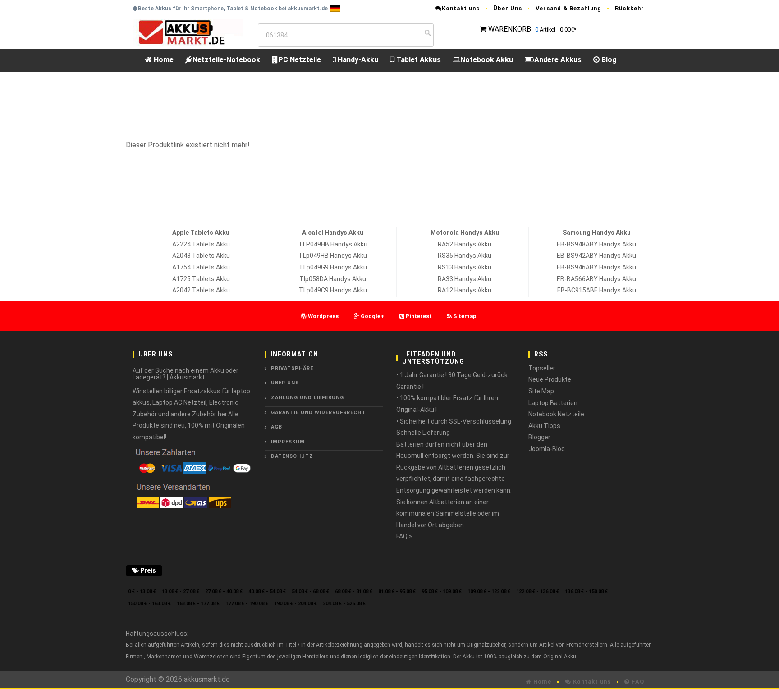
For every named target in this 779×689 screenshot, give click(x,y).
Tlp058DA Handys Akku (332, 279)
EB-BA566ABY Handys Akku (596, 279)
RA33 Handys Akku (464, 279)
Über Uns (507, 8)
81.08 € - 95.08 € (397, 591)
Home (163, 59)
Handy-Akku (357, 59)
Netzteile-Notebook (226, 59)
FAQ (637, 681)
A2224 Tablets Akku (201, 244)
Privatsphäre (292, 368)
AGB (276, 427)
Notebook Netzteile (556, 414)
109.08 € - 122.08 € (488, 591)
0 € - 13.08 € (142, 591)
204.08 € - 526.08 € (344, 604)
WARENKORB (509, 29)
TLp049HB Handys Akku (332, 255)
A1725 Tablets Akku (201, 279)
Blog (608, 59)
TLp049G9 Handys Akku (333, 267)
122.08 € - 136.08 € (537, 591)
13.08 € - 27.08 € (180, 591)
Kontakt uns (461, 8)
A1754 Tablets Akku (201, 267)
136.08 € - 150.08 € (586, 591)
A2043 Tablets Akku (201, 255)
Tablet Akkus (417, 59)
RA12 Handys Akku (464, 290)
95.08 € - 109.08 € (442, 591)
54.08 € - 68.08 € (310, 591)
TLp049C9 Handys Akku (333, 290)
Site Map (541, 391)
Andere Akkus (558, 59)
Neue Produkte (549, 379)
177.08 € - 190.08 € (246, 604)
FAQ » (404, 536)
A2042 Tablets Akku (201, 290)
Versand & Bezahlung (568, 8)
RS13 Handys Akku (464, 267)
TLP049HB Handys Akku (332, 244)
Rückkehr (629, 8)
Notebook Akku (486, 59)
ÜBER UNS (285, 383)
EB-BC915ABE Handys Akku (596, 290)
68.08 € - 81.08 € (353, 591)
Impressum (288, 442)
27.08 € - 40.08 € (224, 591)
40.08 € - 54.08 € (267, 591)
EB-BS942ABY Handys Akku (596, 255)
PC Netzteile (299, 59)
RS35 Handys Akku (464, 255)
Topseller (541, 368)
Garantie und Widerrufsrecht (318, 412)
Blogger (539, 437)
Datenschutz (292, 456)
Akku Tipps (544, 425)
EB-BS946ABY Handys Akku (596, 267)
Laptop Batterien (552, 402)
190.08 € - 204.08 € (295, 604)
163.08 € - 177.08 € (198, 604)
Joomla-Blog (546, 448)
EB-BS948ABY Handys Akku (596, 244)
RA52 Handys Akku (464, 244)
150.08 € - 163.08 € (149, 604)
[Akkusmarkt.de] (188, 31)
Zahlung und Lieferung (307, 398)
